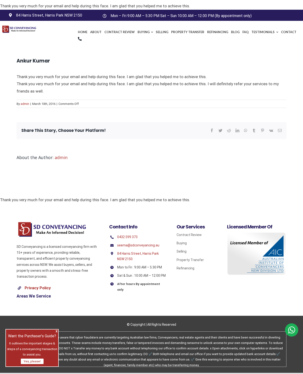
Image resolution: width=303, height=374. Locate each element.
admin (25, 104)
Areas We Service (34, 296)
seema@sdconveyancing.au (138, 245)
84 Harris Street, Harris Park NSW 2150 (49, 15)
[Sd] (52, 223)
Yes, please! (32, 361)
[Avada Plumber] (19, 27)
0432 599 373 (127, 237)
